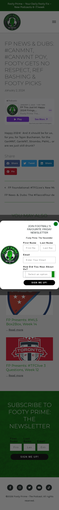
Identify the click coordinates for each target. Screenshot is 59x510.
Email (26, 255)
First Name (29, 243)
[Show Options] (53, 274)
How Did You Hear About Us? (38, 268)
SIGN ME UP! (39, 282)
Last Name (46, 243)
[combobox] (38, 274)
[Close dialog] (56, 224)
